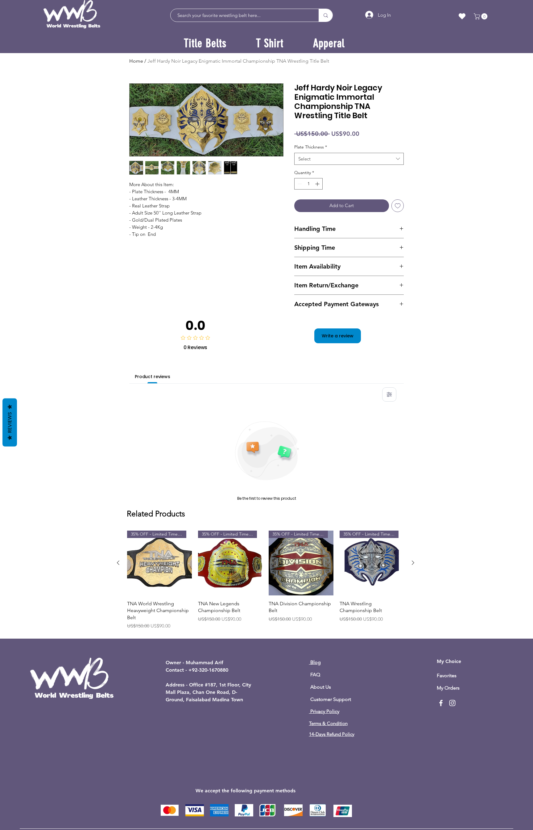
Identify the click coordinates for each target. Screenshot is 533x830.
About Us (320, 687)
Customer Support (330, 699)
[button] (481, 16)
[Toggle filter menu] (389, 394)
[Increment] (318, 183)
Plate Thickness (310, 147)
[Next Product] (413, 562)
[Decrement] (299, 183)
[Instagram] (452, 703)
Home (136, 61)
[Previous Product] (118, 562)
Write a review (337, 336)
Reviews (9, 422)
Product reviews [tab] (152, 376)
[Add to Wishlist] (397, 205)
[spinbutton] (308, 183)
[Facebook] (441, 703)
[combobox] (349, 159)
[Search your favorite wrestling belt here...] (326, 15)
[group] (265, 583)
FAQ (314, 675)
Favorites (447, 675)
